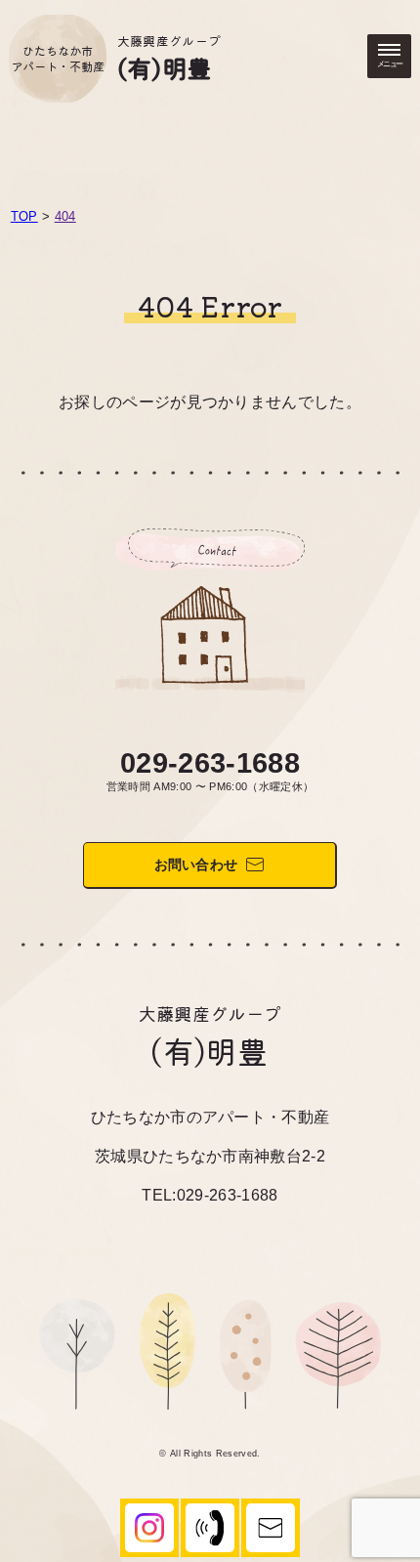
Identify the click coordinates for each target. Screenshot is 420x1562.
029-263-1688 (210, 763)
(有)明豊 (164, 67)
